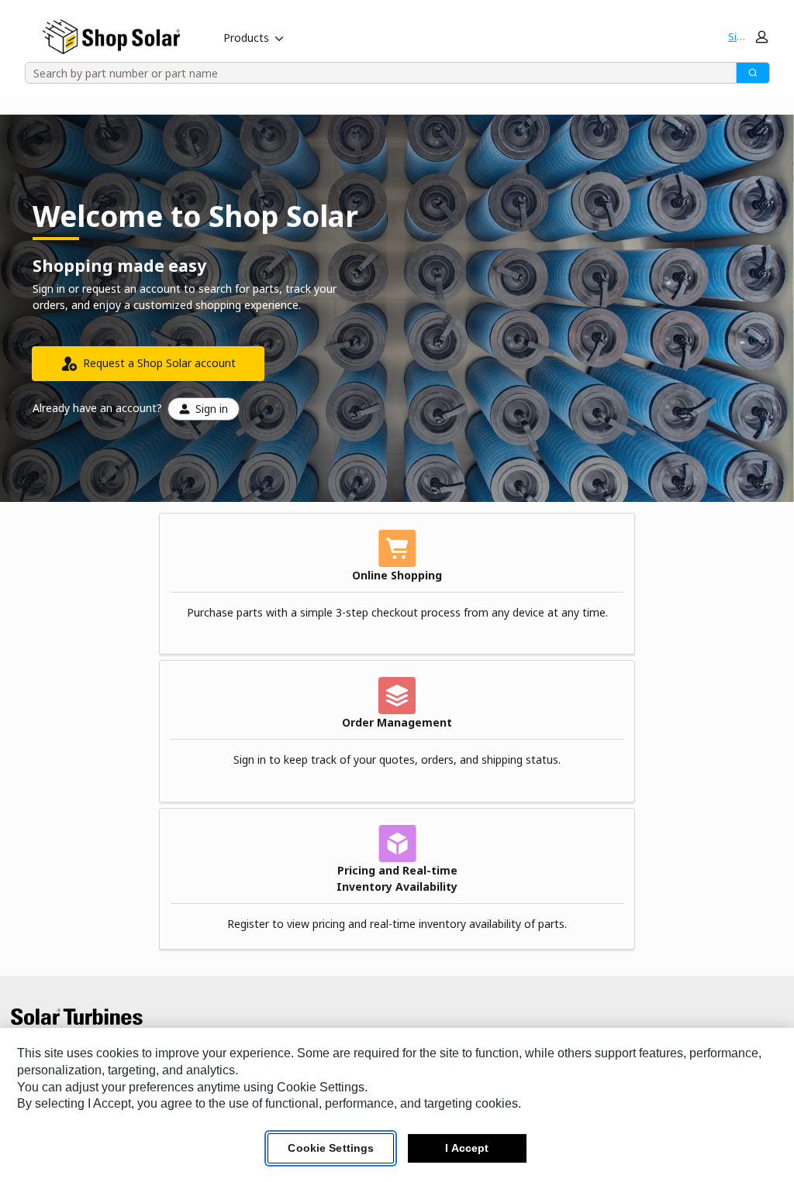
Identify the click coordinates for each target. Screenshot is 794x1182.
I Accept (466, 1148)
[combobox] (375, 73)
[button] (747, 36)
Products (246, 37)
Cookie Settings (331, 1148)
